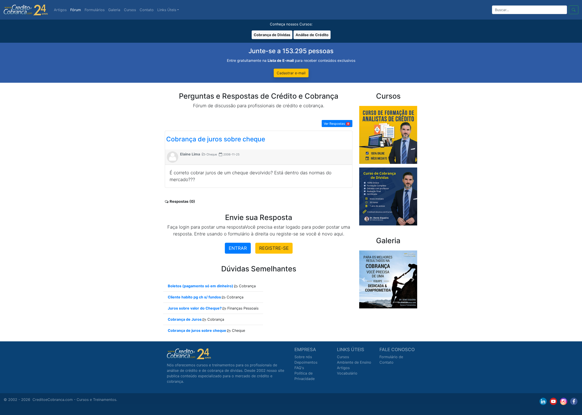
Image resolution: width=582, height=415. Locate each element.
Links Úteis (166, 10)
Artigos (60, 10)
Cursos (130, 10)
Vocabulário (347, 373)
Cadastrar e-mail (291, 73)
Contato (147, 10)
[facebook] (573, 401)
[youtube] (553, 401)
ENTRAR (238, 248)
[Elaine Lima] (172, 156)
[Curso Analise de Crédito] (388, 134)
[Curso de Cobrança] (388, 196)
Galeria (114, 10)
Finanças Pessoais (242, 308)
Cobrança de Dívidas (272, 34)
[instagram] (563, 401)
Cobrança (247, 286)
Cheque (238, 330)
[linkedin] (543, 401)
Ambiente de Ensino (354, 362)
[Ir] (573, 9)
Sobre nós (303, 357)
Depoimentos (305, 362)
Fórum (75, 10)
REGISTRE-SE (274, 248)
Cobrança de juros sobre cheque (215, 139)
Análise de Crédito (312, 34)
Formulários (95, 10)
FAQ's (299, 367)
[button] (363, 279)
